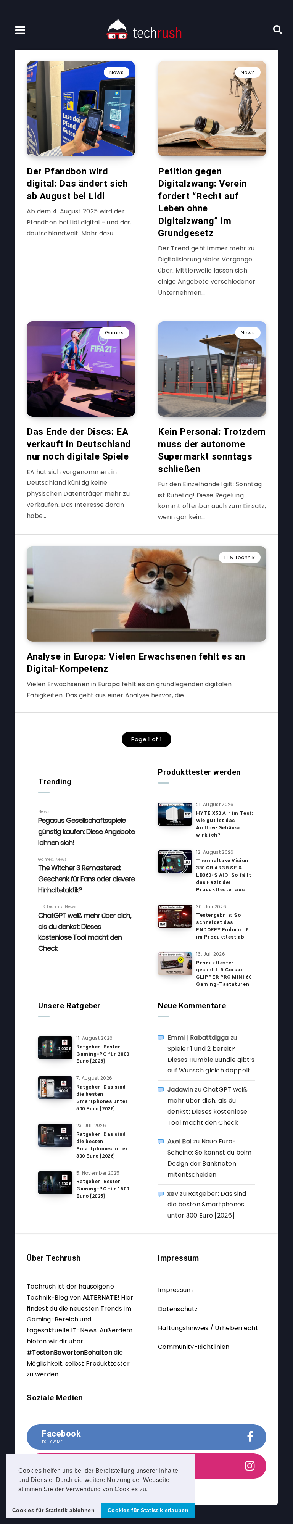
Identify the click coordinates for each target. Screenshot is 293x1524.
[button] (151, 1490)
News (116, 72)
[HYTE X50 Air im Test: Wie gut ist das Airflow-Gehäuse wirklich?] (175, 814)
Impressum (175, 1289)
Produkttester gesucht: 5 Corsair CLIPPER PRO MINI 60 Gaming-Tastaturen (223, 973)
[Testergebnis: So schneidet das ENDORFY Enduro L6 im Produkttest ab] (175, 916)
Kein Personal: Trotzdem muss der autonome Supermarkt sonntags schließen (212, 450)
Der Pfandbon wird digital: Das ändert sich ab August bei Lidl (77, 184)
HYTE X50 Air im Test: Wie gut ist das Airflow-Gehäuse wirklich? (225, 824)
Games (114, 332)
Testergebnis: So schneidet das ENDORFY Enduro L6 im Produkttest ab (222, 926)
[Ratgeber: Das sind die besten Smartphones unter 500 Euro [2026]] (55, 1087)
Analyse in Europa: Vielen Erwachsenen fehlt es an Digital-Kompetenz (136, 662)
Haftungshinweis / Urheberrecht (208, 1328)
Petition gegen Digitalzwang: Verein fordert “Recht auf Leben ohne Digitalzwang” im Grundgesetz (202, 202)
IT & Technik (239, 557)
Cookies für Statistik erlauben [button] (148, 1510)
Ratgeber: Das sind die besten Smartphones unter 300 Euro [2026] (102, 1145)
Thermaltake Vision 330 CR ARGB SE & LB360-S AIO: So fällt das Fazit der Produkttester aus (223, 875)
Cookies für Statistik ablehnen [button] (53, 1510)
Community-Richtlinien (193, 1346)
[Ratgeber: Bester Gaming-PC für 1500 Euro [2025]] (55, 1182)
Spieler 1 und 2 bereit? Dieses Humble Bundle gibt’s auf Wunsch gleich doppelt (210, 1059)
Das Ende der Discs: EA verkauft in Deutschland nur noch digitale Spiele (79, 444)
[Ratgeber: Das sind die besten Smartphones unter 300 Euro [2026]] (55, 1135)
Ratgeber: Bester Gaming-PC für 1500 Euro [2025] (102, 1189)
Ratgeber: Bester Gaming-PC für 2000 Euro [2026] (102, 1054)
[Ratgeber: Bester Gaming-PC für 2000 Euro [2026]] (55, 1047)
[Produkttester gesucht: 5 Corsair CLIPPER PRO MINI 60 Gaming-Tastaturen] (175, 963)
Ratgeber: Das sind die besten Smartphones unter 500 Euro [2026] (102, 1097)
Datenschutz (178, 1309)
